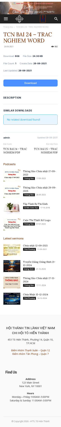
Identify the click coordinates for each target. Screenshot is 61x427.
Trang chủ (8, 26)
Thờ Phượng (29, 249)
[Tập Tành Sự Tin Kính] (11, 208)
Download (30, 83)
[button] (5, 18)
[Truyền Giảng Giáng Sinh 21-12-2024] (11, 266)
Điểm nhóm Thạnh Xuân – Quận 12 (30, 350)
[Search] (56, 18)
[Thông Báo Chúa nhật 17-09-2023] (11, 175)
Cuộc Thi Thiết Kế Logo (37, 220)
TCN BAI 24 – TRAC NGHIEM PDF (15, 150)
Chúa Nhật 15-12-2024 (35, 294)
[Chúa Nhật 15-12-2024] (11, 299)
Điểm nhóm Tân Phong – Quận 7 (30, 353)
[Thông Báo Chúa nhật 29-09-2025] (11, 192)
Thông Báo (29, 178)
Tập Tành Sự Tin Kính (35, 203)
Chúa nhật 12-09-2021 (35, 245)
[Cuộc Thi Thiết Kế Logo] (11, 224)
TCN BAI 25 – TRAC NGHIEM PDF (46, 150)
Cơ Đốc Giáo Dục (31, 207)
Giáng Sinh (29, 269)
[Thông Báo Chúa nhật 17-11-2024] (11, 282)
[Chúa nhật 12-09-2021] (11, 250)
